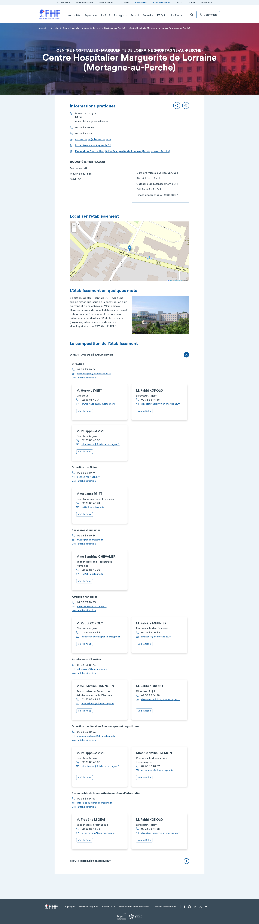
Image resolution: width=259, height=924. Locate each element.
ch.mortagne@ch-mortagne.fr (93, 139)
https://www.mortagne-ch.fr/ (93, 145)
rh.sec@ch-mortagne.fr (90, 540)
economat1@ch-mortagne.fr (157, 770)
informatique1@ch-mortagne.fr (94, 803)
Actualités (74, 15)
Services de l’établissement (90, 861)
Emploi (135, 15)
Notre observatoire (84, 2)
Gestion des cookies (164, 906)
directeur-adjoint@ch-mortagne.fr (160, 404)
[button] (176, 105)
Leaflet (170, 280)
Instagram (189, 907)
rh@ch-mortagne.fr (92, 574)
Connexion (210, 14)
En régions (120, 15)
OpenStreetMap (178, 280)
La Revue (177, 15)
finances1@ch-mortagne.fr (92, 606)
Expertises (90, 15)
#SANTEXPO (141, 2)
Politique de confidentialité (134, 906)
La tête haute (63, 2)
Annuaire (147, 15)
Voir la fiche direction (84, 377)
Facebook (184, 907)
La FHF (105, 15)
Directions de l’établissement (92, 354)
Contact (179, 2)
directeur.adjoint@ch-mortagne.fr (101, 444)
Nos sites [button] (205, 2)
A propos (70, 906)
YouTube (206, 907)
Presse (192, 2)
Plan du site (108, 906)
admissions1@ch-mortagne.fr (93, 669)
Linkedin (195, 907)
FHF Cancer (124, 2)
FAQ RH (162, 15)
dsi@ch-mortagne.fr (88, 477)
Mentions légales (88, 906)
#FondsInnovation (161, 2)
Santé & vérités (106, 2)
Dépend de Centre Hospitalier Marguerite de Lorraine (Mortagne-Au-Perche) (122, 151)
